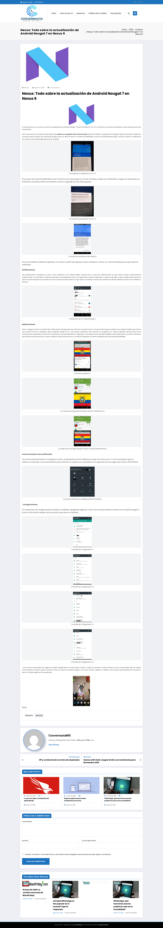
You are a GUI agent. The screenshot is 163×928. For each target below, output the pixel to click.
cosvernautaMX (59, 735)
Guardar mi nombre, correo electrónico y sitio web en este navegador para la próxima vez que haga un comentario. (68, 854)
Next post (87, 757)
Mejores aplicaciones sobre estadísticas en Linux (75, 799)
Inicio (54, 13)
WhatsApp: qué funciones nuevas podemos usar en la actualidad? (117, 799)
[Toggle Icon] (135, 13)
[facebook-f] (135, 2)
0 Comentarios (55, 88)
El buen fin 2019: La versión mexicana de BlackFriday (33, 892)
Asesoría (81, 13)
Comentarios (27, 821)
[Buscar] (128, 13)
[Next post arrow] (140, 759)
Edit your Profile (83, 740)
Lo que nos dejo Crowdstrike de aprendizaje (36, 799)
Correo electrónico (89, 841)
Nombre (25, 841)
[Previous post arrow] (22, 759)
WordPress (78, 925)
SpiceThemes (103, 925)
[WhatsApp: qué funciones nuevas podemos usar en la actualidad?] (122, 785)
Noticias (26, 88)
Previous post (74, 757)
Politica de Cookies (98, 13)
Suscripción (115, 13)
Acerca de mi (66, 13)
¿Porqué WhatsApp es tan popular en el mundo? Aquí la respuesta (63, 905)
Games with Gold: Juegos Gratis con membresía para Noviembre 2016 (109, 761)
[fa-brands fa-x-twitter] (138, 2)
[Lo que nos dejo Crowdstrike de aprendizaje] (41, 785)
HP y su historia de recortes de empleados (59, 760)
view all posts (53, 744)
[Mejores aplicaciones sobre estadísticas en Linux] (81, 785)
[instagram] (141, 2)
